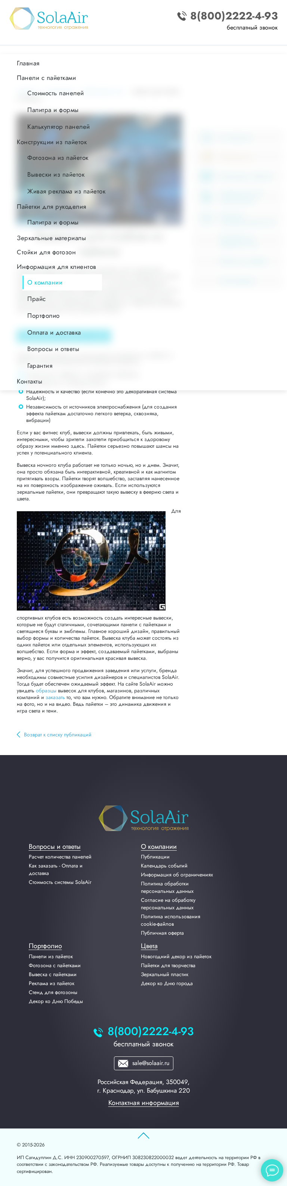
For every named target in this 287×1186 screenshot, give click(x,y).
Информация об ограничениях (177, 874)
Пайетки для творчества (168, 965)
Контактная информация (143, 1103)
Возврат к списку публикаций (58, 734)
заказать (55, 697)
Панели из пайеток (51, 956)
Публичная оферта (162, 933)
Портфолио (45, 946)
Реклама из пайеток (51, 983)
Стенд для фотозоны (53, 992)
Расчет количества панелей (60, 856)
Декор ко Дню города (167, 983)
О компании (159, 846)
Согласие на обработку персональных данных (168, 903)
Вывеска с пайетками (53, 974)
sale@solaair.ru (149, 1063)
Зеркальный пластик (164, 974)
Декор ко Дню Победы (56, 1001)
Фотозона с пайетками (55, 965)
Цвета (149, 946)
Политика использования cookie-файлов (170, 920)
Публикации (155, 856)
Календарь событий (164, 865)
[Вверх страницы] (143, 1135)
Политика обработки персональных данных (167, 887)
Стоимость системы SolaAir (60, 882)
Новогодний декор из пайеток (176, 956)
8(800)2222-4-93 (234, 16)
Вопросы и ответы (55, 846)
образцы (46, 690)
